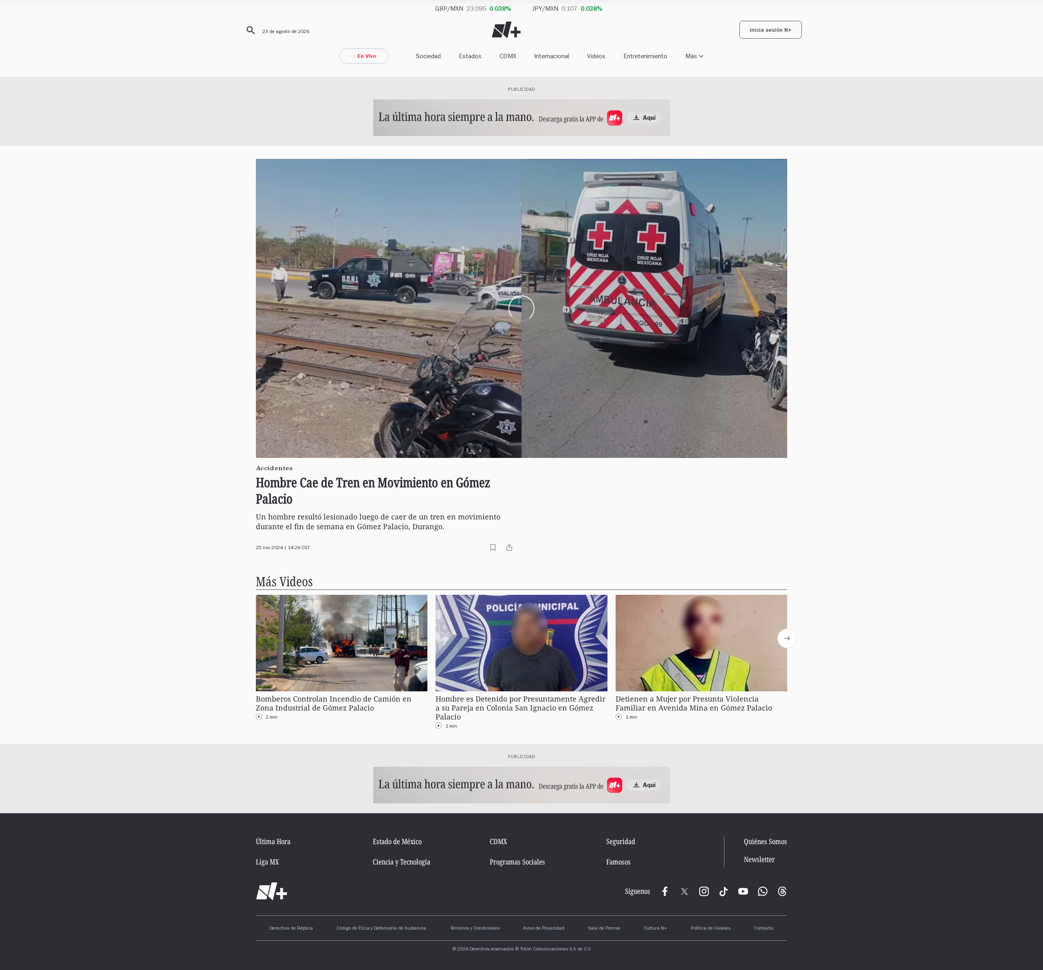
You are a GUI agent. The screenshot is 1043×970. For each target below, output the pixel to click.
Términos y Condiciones (474, 928)
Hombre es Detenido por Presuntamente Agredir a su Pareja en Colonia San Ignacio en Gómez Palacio (520, 707)
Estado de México (397, 841)
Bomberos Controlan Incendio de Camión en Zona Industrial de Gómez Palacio (333, 703)
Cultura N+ (655, 928)
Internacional (551, 56)
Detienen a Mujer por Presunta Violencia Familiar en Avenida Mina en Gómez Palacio (694, 703)
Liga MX (267, 862)
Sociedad (428, 56)
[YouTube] (743, 891)
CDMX (507, 56)
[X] (684, 891)
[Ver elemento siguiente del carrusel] (787, 638)
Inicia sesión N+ (771, 31)
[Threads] (782, 891)
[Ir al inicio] (271, 891)
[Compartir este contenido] (509, 547)
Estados (470, 56)
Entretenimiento (645, 56)
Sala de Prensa (604, 928)
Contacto (763, 928)
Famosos (618, 862)
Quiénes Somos (765, 841)
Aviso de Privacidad (543, 928)
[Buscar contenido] (249, 30)
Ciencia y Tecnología (401, 862)
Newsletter (759, 859)
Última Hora (273, 841)
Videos (596, 56)
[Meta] (665, 891)
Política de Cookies (711, 928)
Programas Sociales (517, 862)
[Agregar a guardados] (493, 547)
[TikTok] (723, 891)
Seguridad (620, 841)
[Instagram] (704, 891)
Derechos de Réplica (291, 928)
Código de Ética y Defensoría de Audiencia (381, 928)
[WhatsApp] (763, 891)
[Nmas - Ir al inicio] (506, 30)
